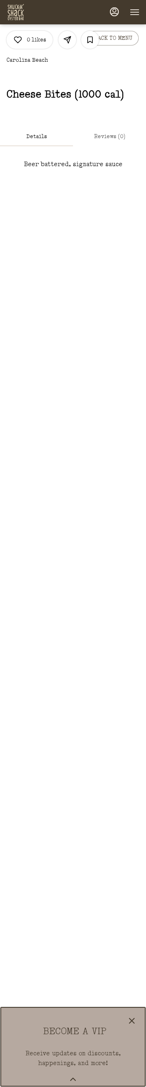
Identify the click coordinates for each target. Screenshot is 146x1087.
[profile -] (114, 12)
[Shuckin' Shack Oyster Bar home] (42, 12)
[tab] (36, 136)
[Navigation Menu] (135, 12)
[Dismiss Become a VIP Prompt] (132, 1021)
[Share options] (67, 40)
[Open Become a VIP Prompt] (73, 1079)
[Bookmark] (90, 40)
